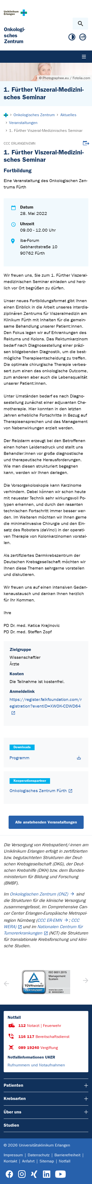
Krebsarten (15, 1098)
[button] (85, 982)
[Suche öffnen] (80, 24)
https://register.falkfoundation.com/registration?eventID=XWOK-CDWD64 (46, 703)
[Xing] (34, 1174)
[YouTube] (60, 1174)
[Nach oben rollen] (84, 1176)
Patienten (13, 1085)
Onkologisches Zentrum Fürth (38, 790)
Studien (11, 1125)
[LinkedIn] (46, 1174)
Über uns (12, 1112)
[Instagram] (22, 1174)
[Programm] (79, 757)
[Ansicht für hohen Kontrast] (71, 38)
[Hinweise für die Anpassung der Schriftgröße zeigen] (82, 38)
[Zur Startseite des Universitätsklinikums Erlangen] (15, 12)
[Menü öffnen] (84, 56)
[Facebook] (9, 1174)
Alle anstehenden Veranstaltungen (46, 822)
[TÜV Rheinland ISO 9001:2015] (46, 982)
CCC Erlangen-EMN (19, 143)
